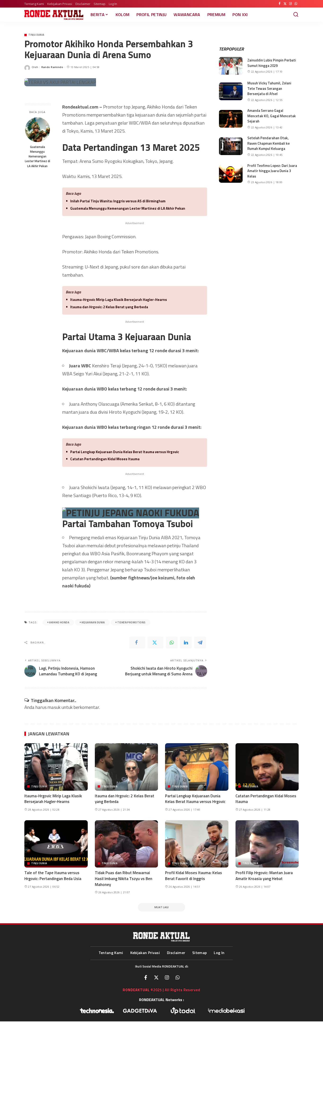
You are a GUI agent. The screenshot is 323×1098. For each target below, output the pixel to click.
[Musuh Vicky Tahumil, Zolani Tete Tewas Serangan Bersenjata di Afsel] (231, 91)
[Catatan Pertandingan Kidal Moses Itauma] (267, 767)
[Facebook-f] (145, 977)
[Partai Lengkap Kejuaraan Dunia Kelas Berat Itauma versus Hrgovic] (196, 767)
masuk (54, 707)
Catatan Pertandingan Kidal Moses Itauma (105, 459)
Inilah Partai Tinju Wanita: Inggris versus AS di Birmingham (118, 201)
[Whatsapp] (177, 977)
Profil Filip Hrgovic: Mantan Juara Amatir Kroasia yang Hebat (264, 876)
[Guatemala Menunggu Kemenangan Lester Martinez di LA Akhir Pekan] (37, 129)
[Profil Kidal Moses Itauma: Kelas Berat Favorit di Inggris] (196, 844)
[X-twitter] (156, 977)
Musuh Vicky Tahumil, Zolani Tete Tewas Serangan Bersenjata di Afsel (269, 88)
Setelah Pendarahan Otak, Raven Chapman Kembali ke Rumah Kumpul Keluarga (268, 143)
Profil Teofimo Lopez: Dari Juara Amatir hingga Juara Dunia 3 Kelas (272, 171)
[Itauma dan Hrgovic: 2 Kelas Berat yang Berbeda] (126, 767)
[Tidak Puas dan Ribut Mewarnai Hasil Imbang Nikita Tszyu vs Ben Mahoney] (126, 844)
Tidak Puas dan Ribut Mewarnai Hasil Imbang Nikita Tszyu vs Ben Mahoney (123, 878)
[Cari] (296, 15)
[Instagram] (290, 4)
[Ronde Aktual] (53, 14)
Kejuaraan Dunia (93, 622)
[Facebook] (279, 4)
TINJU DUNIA (36, 35)
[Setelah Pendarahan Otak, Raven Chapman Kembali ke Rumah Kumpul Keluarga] (231, 146)
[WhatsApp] (296, 4)
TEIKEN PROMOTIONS (131, 622)
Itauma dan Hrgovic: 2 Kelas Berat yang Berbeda (109, 307)
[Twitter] (285, 4)
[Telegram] (200, 642)
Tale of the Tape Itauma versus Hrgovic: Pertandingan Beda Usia (52, 876)
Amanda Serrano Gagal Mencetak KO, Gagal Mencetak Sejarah (271, 116)
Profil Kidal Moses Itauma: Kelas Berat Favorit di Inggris (193, 876)
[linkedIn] (186, 642)
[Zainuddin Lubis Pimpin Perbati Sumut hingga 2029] (231, 66)
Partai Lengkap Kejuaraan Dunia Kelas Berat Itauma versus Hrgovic (124, 452)
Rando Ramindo (52, 67)
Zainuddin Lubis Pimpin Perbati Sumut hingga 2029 (271, 62)
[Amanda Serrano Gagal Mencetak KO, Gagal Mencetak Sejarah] (231, 119)
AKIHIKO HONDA (59, 622)
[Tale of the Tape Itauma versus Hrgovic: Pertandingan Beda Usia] (56, 844)
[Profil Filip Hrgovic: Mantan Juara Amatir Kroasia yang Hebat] (267, 844)
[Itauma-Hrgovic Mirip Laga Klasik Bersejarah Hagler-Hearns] (56, 767)
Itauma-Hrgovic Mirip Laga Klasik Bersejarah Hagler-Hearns (118, 299)
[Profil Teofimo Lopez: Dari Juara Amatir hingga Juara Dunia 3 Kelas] (231, 174)
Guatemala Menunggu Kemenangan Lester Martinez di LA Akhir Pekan (37, 156)
